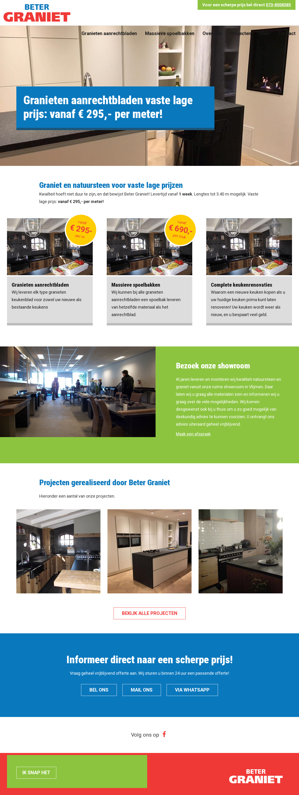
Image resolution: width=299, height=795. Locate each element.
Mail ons (142, 690)
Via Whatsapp (192, 690)
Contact (286, 33)
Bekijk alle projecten (149, 613)
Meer (264, 33)
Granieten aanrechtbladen (109, 33)
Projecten (240, 33)
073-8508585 (278, 4)
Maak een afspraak (193, 433)
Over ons (212, 33)
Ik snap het (36, 772)
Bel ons (98, 690)
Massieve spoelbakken (169, 33)
